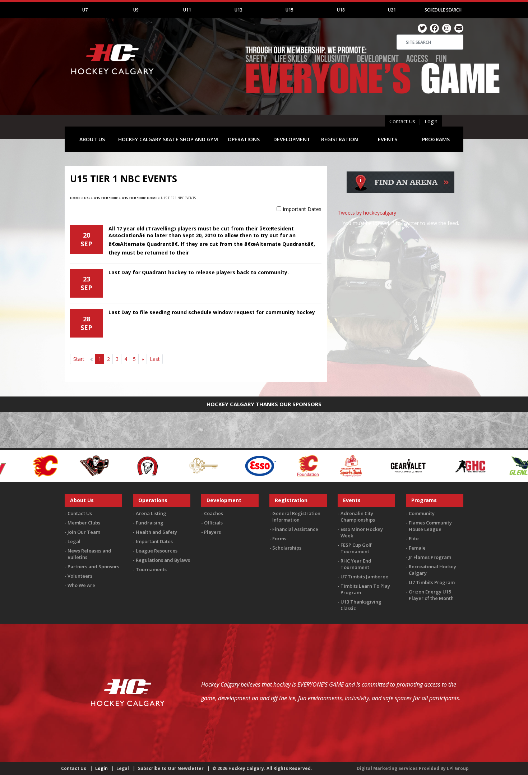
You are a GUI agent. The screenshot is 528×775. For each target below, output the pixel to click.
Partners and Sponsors (93, 566)
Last (155, 359)
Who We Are (81, 585)
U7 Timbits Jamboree (364, 576)
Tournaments (151, 569)
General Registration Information (296, 516)
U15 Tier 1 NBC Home (139, 198)
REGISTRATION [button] (339, 139)
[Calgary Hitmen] (35, 465)
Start (78, 359)
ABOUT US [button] (92, 139)
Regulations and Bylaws (163, 560)
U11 (187, 10)
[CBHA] (87, 465)
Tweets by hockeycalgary (367, 212)
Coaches (213, 513)
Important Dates (302, 209)
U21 (392, 10)
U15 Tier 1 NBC (106, 198)
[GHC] (411, 465)
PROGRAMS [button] (436, 139)
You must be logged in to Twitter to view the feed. (400, 223)
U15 (289, 10)
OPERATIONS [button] (244, 139)
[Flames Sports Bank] (291, 465)
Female (417, 548)
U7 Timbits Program (432, 582)
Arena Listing (151, 513)
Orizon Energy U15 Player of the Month (431, 594)
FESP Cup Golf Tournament (356, 548)
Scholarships (286, 548)
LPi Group (458, 768)
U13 (238, 10)
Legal (74, 541)
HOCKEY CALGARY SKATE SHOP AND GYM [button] (168, 139)
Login (431, 121)
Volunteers (80, 576)
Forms (279, 538)
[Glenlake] (465, 465)
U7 (85, 10)
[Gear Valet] (348, 465)
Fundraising (149, 522)
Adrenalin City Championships (358, 516)
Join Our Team (84, 532)
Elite (414, 538)
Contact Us (402, 121)
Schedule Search (443, 10)
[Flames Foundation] (248, 465)
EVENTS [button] (387, 139)
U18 (341, 10)
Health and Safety (156, 532)
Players (212, 532)
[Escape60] (144, 465)
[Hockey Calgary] (113, 78)
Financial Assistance (295, 529)
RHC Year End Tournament (356, 564)
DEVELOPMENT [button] (291, 139)
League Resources (156, 550)
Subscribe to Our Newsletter (171, 768)
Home (75, 198)
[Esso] (200, 465)
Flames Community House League (430, 525)
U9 (136, 10)
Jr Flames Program (430, 557)
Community (422, 513)
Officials (213, 522)
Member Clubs (84, 522)
